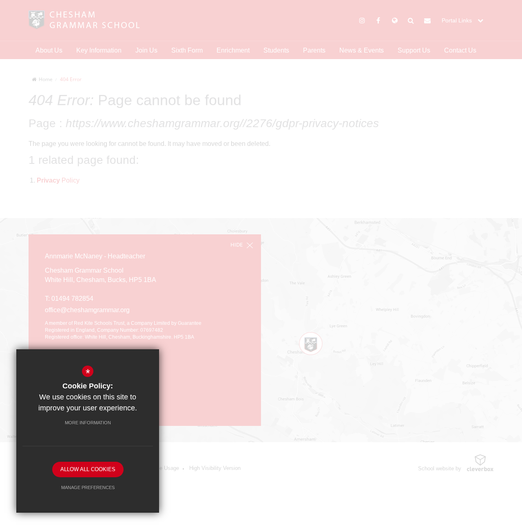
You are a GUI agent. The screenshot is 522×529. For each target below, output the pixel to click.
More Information (88, 422)
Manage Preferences (88, 487)
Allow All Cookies (87, 469)
